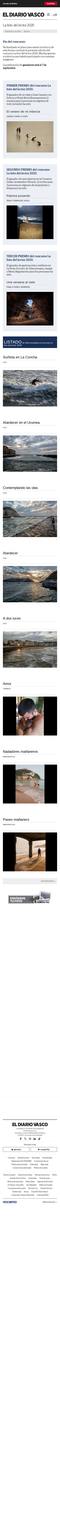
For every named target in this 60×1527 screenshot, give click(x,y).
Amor (7, 684)
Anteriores (47, 881)
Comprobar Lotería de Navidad (22, 1195)
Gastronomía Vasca (25, 1175)
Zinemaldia (32, 1178)
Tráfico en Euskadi (45, 1185)
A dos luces (12, 618)
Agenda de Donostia (45, 1181)
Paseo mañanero (16, 819)
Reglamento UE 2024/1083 (21, 1161)
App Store (17, 1149)
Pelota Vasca (30, 1181)
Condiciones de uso (41, 1161)
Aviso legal (36, 1158)
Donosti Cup (33, 1188)
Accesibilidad (47, 1158)
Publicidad (34, 1164)
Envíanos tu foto (13, 31)
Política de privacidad (19, 1164)
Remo (54, 1175)
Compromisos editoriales (22, 1168)
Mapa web (44, 1164)
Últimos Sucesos (9, 1175)
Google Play (45, 1149)
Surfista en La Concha (20, 357)
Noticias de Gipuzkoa (15, 1181)
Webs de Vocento (49, 1202)
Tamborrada (16, 1192)
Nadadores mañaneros (20, 751)
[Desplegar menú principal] (55, 15)
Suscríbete (51, 3)
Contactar (11, 1158)
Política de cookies (40, 1168)
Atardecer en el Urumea (21, 422)
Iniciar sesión (48, 14)
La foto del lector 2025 (18, 25)
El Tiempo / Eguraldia (16, 1185)
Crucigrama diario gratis (17, 1188)
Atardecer (10, 553)
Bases (27, 31)
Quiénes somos (23, 1158)
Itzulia (26, 1192)
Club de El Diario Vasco (39, 1192)
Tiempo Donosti (46, 1188)
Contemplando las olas (20, 488)
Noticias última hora (42, 1175)
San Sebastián (31, 1185)
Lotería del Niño (43, 1195)
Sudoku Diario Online (18, 1178)
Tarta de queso (44, 1178)
